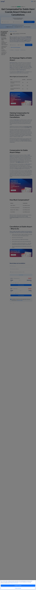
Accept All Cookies (18, 585)
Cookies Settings (18, 588)
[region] (18, 585)
